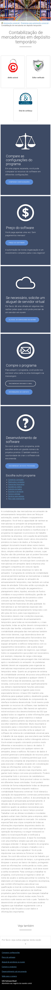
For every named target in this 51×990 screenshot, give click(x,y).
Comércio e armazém (16, 480)
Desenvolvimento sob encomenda (14, 971)
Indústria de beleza (15, 489)
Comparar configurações (19, 182)
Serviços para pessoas (16, 496)
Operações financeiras (16, 484)
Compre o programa (9, 967)
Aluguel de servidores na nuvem (22, 320)
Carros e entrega (14, 494)
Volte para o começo (9, 976)
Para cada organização (16, 499)
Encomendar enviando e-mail (20, 383)
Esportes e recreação (15, 492)
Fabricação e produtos (16, 482)
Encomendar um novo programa (22, 466)
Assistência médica (15, 487)
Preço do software (17, 243)
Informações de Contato (19, 392)
